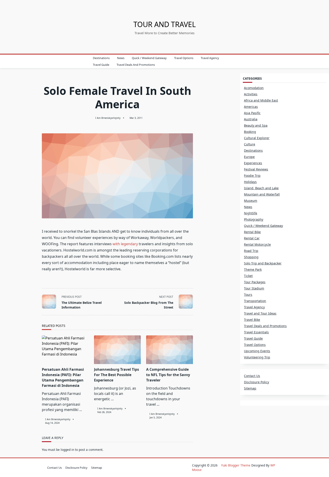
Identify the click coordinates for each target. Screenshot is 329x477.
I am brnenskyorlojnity (107, 117)
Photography (253, 219)
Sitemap (250, 388)
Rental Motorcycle (257, 244)
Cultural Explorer (256, 138)
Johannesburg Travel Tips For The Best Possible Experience (116, 375)
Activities (250, 94)
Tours (248, 294)
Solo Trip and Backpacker (263, 263)
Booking (250, 132)
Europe (249, 157)
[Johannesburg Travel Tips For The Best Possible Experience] (117, 349)
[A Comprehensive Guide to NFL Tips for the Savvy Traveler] (169, 349)
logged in (67, 449)
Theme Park (253, 269)
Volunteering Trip (257, 357)
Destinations (101, 58)
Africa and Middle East (261, 100)
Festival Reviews (256, 169)
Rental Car (252, 238)
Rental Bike (252, 232)
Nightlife (250, 213)
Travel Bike (252, 319)
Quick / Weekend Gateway (149, 58)
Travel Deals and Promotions (136, 65)
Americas (251, 106)
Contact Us (252, 376)
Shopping (251, 257)
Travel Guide (101, 65)
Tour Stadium (254, 288)
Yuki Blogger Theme (235, 465)
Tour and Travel (164, 24)
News (120, 58)
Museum (250, 200)
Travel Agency (210, 58)
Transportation (255, 301)
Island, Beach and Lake (261, 188)
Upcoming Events (257, 351)
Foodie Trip (252, 175)
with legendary (125, 243)
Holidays (250, 182)
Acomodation (254, 88)
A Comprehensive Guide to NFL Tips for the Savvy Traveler (168, 375)
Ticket (248, 276)
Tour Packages (254, 282)
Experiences (253, 163)
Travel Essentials (256, 332)
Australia (250, 119)
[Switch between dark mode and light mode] (280, 61)
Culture (249, 144)
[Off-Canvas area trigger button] (44, 61)
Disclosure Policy (256, 382)
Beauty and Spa (255, 125)
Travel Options (183, 58)
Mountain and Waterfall (262, 194)
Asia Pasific (252, 113)
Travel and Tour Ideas (260, 313)
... (80, 409)
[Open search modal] (285, 61)
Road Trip (251, 251)
